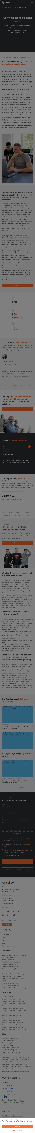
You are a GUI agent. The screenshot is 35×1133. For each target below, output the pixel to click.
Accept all (17, 1126)
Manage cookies (17, 1130)
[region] (17, 1125)
